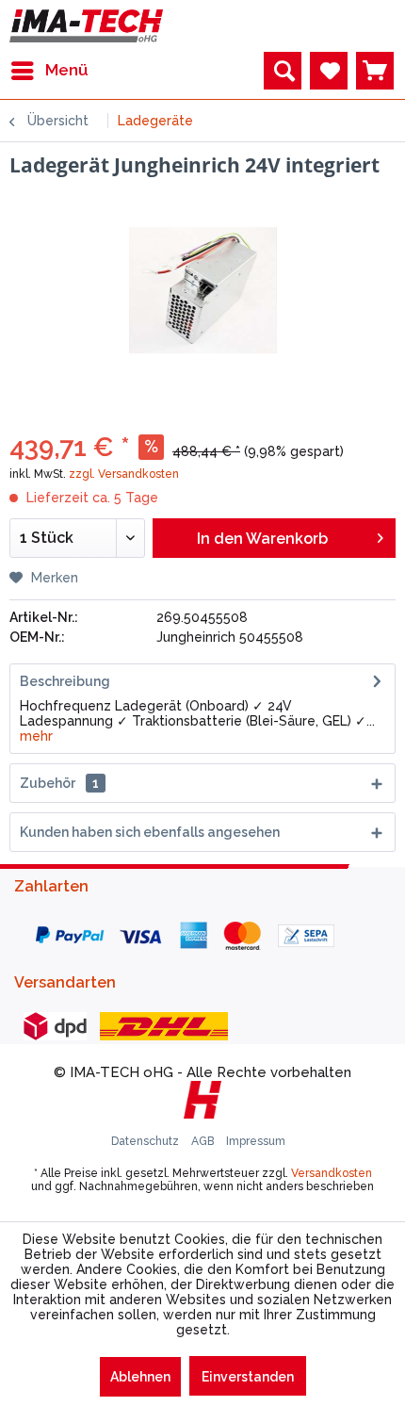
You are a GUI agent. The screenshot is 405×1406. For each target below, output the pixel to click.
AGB (204, 1141)
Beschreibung (65, 681)
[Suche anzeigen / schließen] (282, 71)
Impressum (255, 1141)
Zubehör (59, 783)
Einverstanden (248, 1376)
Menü (67, 69)
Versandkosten (331, 1173)
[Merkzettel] (329, 71)
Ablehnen (140, 1376)
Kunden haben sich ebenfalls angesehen (150, 832)
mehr (36, 736)
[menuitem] (49, 71)
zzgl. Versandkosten (124, 474)
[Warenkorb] (375, 71)
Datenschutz (146, 1141)
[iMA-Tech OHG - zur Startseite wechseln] (86, 25)
